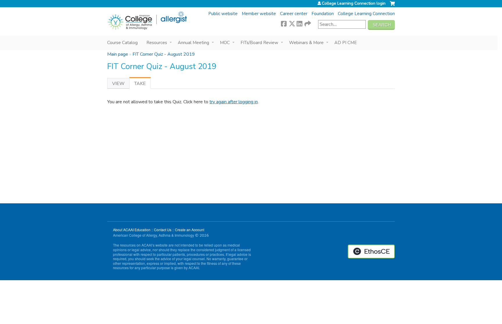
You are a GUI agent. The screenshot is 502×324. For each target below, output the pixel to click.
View (118, 83)
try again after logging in (233, 102)
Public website (223, 14)
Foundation (322, 14)
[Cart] (392, 5)
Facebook (284, 22)
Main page (117, 54)
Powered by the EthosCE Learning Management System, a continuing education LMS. (371, 251)
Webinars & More (306, 43)
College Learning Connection (366, 14)
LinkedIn (299, 22)
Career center (293, 14)
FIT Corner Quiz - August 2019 (163, 54)
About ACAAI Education (131, 229)
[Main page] (147, 20)
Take (142, 84)
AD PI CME (345, 43)
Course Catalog (122, 43)
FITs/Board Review (259, 43)
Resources (156, 43)
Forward (307, 22)
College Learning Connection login (354, 3)
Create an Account (189, 229)
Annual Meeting (193, 43)
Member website (259, 14)
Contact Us (162, 229)
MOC (225, 43)
